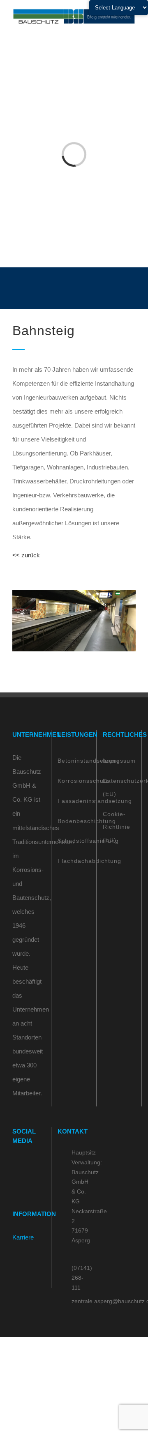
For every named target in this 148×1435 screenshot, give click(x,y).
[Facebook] (14, 1164)
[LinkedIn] (37, 1164)
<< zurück (26, 555)
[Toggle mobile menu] (132, 29)
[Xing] (14, 1180)
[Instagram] (25, 1164)
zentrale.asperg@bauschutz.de (81, 1301)
